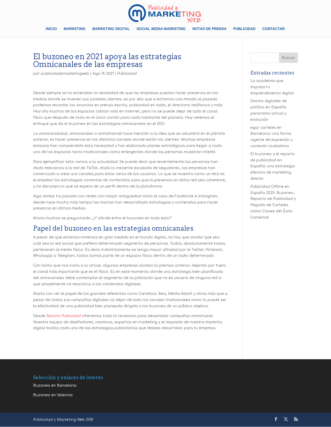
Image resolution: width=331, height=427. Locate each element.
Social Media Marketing (161, 29)
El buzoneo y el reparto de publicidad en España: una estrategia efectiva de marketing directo (272, 166)
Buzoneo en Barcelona (55, 385)
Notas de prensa (209, 29)
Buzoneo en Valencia (53, 395)
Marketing (75, 29)
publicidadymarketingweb (65, 74)
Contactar (273, 29)
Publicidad (244, 29)
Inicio (51, 29)
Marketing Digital (111, 29)
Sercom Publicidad (63, 316)
